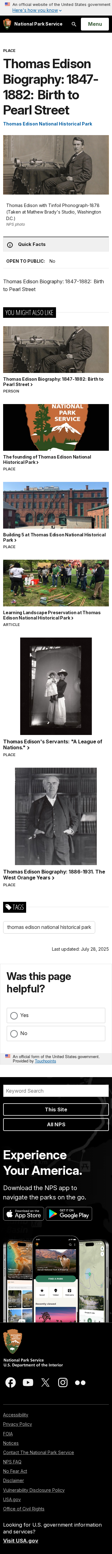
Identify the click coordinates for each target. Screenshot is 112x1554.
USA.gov (12, 1499)
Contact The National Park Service (38, 1452)
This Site (56, 1109)
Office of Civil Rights (23, 1508)
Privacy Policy (17, 1424)
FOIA (8, 1433)
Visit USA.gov (20, 1541)
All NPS (56, 1124)
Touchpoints (45, 1061)
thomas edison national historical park (49, 927)
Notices (11, 1443)
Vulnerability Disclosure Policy (34, 1490)
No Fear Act (15, 1471)
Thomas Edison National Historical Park (47, 123)
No (23, 1033)
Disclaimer (13, 1480)
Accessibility (15, 1414)
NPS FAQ (12, 1461)
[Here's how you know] (56, 8)
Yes (24, 1015)
